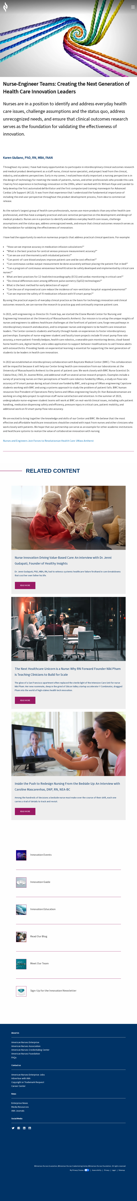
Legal (114, 1170)
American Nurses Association (25, 1046)
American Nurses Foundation (25, 1053)
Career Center (18, 1085)
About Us (15, 1033)
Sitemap (121, 1170)
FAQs (14, 1057)
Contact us (16, 1065)
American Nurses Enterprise (25, 1042)
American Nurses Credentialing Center (30, 1049)
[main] (68, 498)
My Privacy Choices (77, 1170)
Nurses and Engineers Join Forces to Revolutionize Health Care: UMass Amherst (48, 440)
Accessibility (96, 1170)
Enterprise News (19, 1103)
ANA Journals (17, 1110)
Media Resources (20, 1106)
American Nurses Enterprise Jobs (28, 1074)
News (13, 1094)
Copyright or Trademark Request (27, 1082)
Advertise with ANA (20, 1078)
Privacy (106, 1170)
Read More (25, 585)
